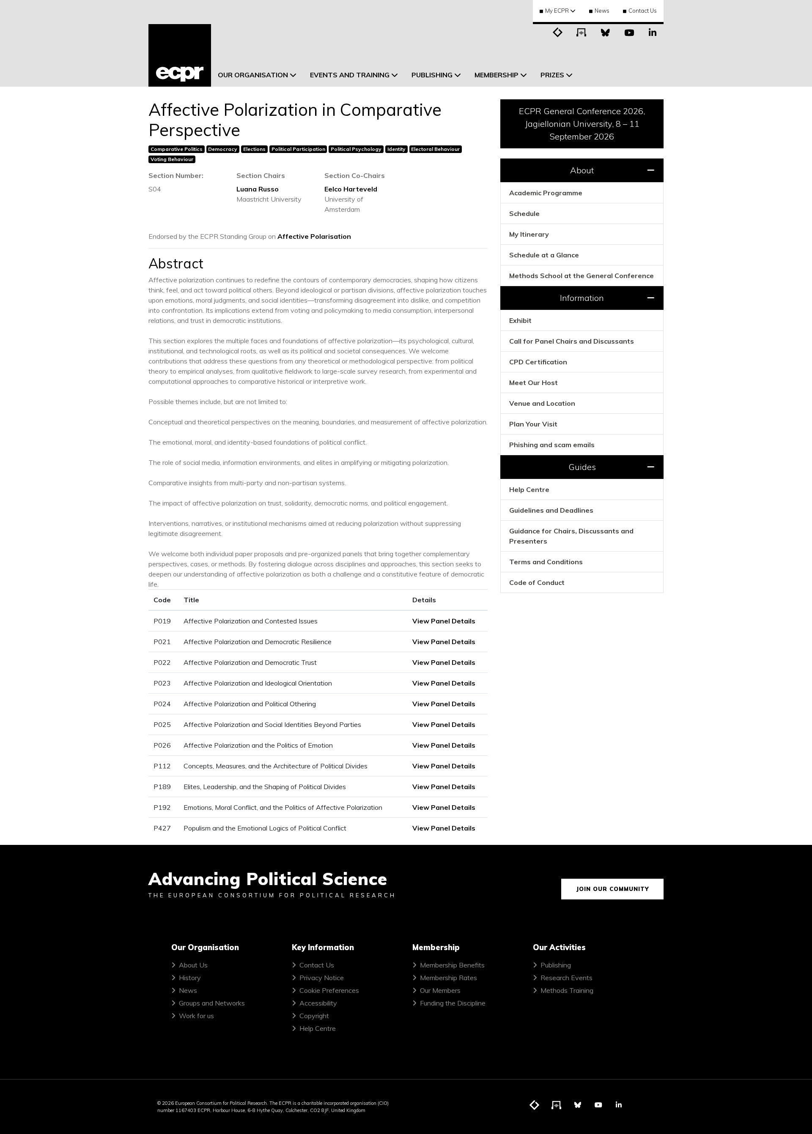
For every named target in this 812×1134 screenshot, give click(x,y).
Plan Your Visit (533, 424)
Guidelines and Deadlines (551, 510)
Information (582, 297)
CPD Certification (538, 362)
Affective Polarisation (314, 236)
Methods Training (566, 990)
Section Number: (175, 175)
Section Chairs (260, 175)
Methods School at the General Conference (581, 275)
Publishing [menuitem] (432, 75)
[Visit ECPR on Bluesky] (605, 31)
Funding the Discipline (453, 1003)
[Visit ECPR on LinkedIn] (653, 31)
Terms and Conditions (546, 561)
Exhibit (520, 320)
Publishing (555, 965)
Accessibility (318, 1003)
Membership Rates (448, 977)
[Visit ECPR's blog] (558, 31)
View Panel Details (443, 621)
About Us (193, 965)
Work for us (196, 1015)
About (582, 170)
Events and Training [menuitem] (350, 75)
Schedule (524, 213)
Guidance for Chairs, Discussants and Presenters (571, 536)
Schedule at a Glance (544, 255)
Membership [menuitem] (496, 75)
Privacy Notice (321, 977)
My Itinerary (529, 234)
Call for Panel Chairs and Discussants (571, 341)
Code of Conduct (537, 582)
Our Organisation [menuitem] (253, 75)
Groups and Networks (212, 1003)
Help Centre (529, 489)
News (602, 10)
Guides (582, 467)
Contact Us (642, 10)
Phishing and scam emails (552, 444)
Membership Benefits (452, 965)
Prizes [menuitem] (552, 75)
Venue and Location (542, 403)
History (190, 977)
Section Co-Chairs (354, 175)
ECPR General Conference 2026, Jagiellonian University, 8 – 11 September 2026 (582, 124)
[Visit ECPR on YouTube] (629, 31)
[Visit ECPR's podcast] (582, 31)
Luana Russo (257, 189)
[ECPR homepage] (179, 55)
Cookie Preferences (329, 990)
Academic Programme (545, 193)
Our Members (440, 990)
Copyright (314, 1015)
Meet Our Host (533, 382)
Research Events (566, 977)
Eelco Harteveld (350, 189)
